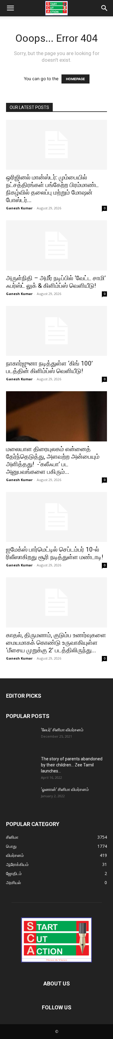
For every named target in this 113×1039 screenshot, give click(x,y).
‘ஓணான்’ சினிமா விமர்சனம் (65, 789)
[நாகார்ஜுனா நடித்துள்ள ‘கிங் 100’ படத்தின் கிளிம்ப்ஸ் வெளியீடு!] (56, 331)
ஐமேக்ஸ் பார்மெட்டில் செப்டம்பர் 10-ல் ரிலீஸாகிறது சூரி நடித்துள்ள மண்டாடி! (54, 553)
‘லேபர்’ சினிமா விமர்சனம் (62, 729)
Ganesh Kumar (19, 208)
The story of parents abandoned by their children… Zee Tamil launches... (71, 764)
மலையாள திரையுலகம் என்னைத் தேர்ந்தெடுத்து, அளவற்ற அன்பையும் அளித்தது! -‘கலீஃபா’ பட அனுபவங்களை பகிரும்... (52, 460)
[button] (10, 8)
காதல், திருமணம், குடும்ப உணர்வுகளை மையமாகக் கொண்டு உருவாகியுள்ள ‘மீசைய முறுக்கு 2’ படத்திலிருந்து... (56, 642)
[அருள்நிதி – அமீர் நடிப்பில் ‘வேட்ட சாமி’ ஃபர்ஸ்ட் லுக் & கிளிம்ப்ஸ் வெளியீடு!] (56, 245)
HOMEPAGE (75, 79)
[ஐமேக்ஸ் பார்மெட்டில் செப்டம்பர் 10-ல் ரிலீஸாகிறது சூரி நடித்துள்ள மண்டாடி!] (56, 517)
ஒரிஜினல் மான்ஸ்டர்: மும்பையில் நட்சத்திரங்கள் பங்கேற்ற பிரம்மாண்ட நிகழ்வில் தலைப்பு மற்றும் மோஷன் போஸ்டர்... (52, 189)
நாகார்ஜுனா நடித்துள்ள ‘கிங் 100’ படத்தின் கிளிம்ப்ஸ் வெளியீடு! (49, 367)
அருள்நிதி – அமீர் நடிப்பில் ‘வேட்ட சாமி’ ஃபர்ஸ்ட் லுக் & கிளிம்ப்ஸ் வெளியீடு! (56, 281)
